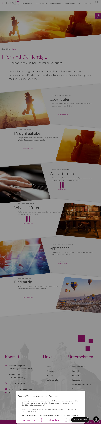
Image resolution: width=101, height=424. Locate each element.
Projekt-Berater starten (80, 419)
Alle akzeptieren (29, 420)
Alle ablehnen (54, 420)
